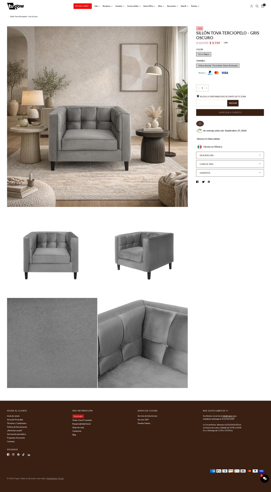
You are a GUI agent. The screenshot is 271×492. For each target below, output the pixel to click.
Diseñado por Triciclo (55, 478)
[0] (262, 6)
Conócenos (77, 431)
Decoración (171, 6)
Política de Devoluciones (17, 427)
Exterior (194, 6)
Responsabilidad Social (81, 424)
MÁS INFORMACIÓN (82, 411)
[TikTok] (23, 454)
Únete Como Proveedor (82, 420)
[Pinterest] (18, 454)
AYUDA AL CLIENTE (17, 411)
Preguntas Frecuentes (16, 438)
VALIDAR (233, 103)
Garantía (205, 173)
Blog (74, 435)
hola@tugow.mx (228, 416)
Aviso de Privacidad (15, 419)
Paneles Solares (144, 423)
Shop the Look (78, 427)
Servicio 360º (143, 419)
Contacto (11, 441)
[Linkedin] (29, 455)
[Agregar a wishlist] (200, 123)
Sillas (160, 6)
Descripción (207, 155)
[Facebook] (8, 454)
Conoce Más (206, 164)
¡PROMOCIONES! (82, 6)
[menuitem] (82, 6)
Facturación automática (16, 434)
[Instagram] (13, 454)
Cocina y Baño (132, 6)
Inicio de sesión (13, 416)
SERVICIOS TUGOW (147, 411)
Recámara (106, 6)
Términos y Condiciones (17, 423)
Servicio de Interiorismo (147, 416)
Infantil (183, 6)
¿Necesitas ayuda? (14, 430)
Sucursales (78, 416)
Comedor (118, 6)
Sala (96, 6)
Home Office (148, 6)
